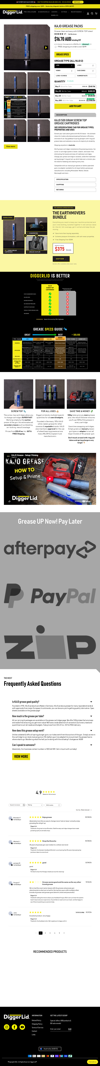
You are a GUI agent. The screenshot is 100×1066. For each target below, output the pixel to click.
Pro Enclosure (30, 12)
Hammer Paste (82, 75)
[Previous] (8, 48)
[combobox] (35, 805)
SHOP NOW (61, 259)
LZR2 (57, 65)
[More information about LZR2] (71, 65)
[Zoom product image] (27, 47)
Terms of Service (37, 1028)
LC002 (79, 65)
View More (21, 757)
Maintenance (76, 12)
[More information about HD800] (71, 71)
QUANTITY (59, 81)
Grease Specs (62, 54)
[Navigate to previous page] (36, 933)
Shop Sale (78, 2)
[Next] (46, 48)
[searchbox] (15, 805)
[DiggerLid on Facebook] (14, 1027)
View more (10, 146)
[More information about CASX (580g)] (93, 71)
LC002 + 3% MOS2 (61, 75)
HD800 (58, 70)
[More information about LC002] (93, 65)
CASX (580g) (81, 70)
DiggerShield (44, 12)
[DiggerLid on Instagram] (6, 1027)
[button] (92, 1062)
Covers (55, 12)
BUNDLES (54, 15)
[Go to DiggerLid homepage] (13, 12)
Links (33, 1035)
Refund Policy (36, 1020)
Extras (64, 12)
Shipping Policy (37, 1024)
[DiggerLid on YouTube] (22, 1027)
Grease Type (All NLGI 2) (68, 61)
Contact (34, 1031)
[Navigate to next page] (64, 933)
